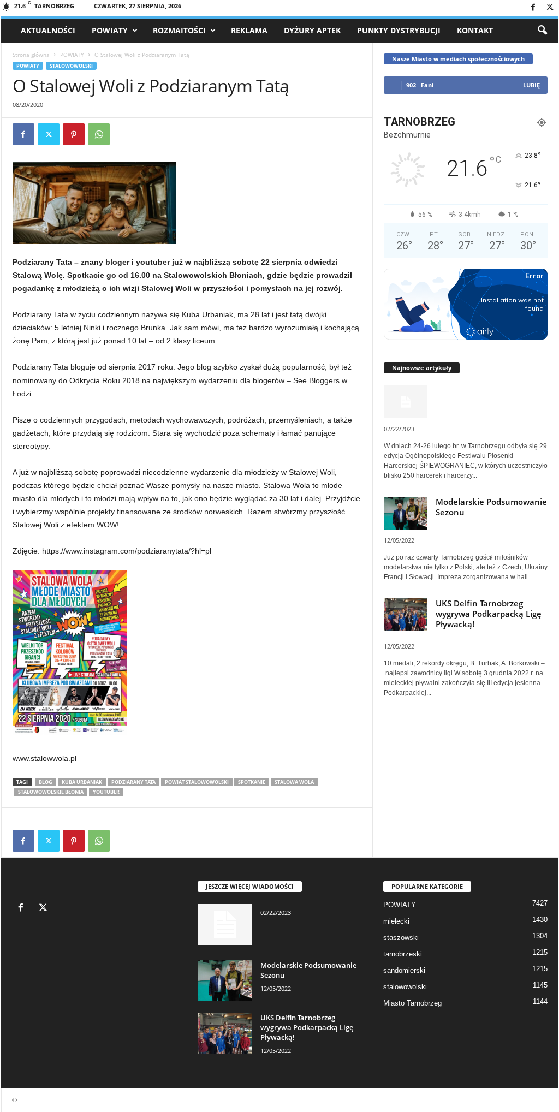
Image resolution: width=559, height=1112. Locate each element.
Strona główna (31, 54)
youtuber (106, 791)
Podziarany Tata (133, 782)
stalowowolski (71, 65)
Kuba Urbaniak (82, 782)
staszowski (401, 937)
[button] (542, 31)
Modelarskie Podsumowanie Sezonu (491, 507)
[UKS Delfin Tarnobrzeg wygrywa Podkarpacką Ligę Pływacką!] (225, 1033)
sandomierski (404, 970)
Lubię (531, 85)
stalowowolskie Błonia (51, 791)
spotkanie (251, 782)
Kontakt (475, 30)
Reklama (249, 30)
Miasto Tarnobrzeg (412, 1003)
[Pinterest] (74, 134)
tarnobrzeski (402, 954)
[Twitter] (550, 8)
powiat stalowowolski (197, 782)
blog (45, 782)
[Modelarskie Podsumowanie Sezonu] (225, 980)
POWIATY (110, 30)
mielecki (396, 921)
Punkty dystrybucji (399, 30)
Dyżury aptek (312, 30)
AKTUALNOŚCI (48, 30)
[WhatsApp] (99, 134)
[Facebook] (533, 8)
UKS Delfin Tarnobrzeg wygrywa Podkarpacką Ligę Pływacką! (489, 613)
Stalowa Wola (294, 782)
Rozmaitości (179, 30)
